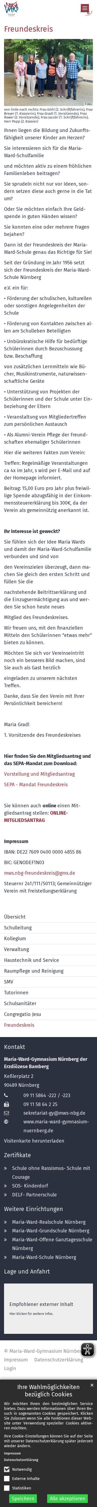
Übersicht (15, 917)
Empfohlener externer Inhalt (41, 1304)
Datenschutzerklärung (21, 1460)
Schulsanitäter (20, 1003)
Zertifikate (17, 1155)
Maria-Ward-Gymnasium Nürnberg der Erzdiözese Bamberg (45, 1063)
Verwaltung (16, 949)
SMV (8, 982)
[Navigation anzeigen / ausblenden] (85, 8)
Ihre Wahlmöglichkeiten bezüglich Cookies (48, 1391)
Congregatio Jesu (22, 1014)
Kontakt (14, 1047)
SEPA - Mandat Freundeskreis (36, 785)
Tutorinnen (16, 993)
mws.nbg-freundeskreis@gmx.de (39, 873)
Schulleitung (18, 928)
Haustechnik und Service (31, 960)
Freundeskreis (28, 29)
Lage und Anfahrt (27, 1271)
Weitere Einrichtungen (33, 1209)
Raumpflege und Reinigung (33, 971)
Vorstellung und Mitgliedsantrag (39, 774)
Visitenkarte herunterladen (34, 1141)
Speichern (23, 1499)
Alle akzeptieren (67, 1499)
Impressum (12, 1453)
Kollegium (15, 939)
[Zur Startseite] (48, 9)
